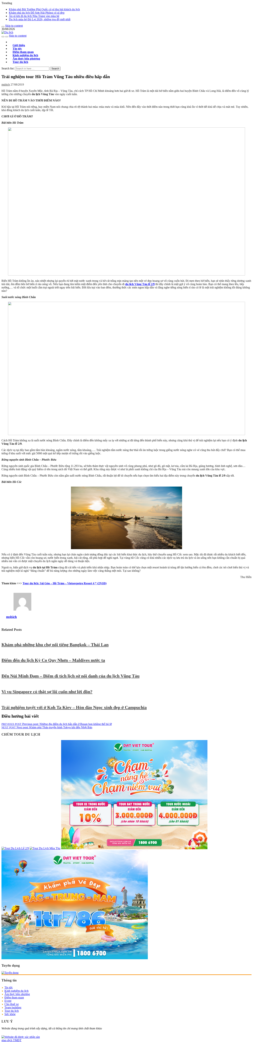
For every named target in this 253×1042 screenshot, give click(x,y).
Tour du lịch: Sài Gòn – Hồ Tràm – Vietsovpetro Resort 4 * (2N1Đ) (64, 583)
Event (7, 1000)
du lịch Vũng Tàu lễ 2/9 (140, 284)
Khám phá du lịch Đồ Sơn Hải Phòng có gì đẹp (36, 12)
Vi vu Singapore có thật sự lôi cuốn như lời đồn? (46, 691)
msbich (5, 84)
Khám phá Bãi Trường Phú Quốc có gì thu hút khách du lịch (44, 9)
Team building (12, 1007)
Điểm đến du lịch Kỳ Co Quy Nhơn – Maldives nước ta (53, 660)
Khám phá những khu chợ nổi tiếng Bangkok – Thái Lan (55, 644)
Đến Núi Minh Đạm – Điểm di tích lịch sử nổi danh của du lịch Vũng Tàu (70, 676)
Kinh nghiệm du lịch (16, 990)
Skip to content (14, 25)
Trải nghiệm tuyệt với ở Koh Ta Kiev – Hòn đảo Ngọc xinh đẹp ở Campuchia (74, 707)
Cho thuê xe (11, 1004)
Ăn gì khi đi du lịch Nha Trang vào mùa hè (34, 16)
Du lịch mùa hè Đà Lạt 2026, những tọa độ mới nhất (39, 19)
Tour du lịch (20, 62)
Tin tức (8, 987)
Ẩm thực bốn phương (17, 994)
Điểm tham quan (14, 997)
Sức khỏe (10, 1014)
